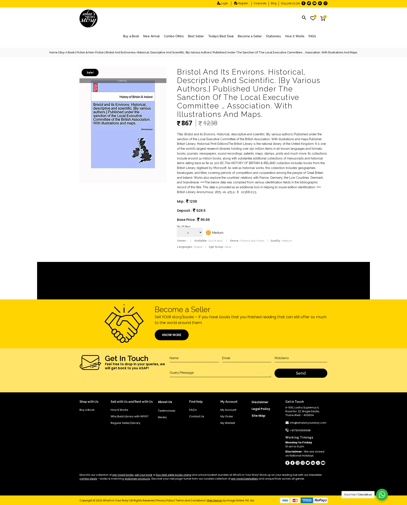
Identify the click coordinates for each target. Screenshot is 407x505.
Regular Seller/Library (125, 423)
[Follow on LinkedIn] (320, 3)
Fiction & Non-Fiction (90, 52)
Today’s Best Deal (221, 36)
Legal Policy (261, 409)
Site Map (258, 416)
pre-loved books (123, 475)
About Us (165, 402)
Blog (273, 3)
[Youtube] (323, 463)
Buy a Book (131, 36)
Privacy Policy (165, 500)
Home (53, 52)
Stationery (273, 36)
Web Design (214, 500)
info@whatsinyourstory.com (308, 423)
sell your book (143, 475)
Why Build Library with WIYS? (130, 416)
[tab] (203, 274)
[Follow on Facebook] (303, 3)
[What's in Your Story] (88, 19)
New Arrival (151, 36)
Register (243, 3)
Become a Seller (250, 36)
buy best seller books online (173, 475)
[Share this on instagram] (297, 463)
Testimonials (166, 411)
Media (162, 417)
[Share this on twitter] (308, 463)
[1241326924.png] (122, 124)
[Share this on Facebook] (287, 463)
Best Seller (196, 36)
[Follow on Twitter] (309, 3)
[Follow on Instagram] (325, 3)
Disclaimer (260, 402)
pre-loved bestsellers (244, 478)
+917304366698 (300, 430)
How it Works (294, 36)
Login (224, 3)
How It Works (119, 410)
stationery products (137, 478)
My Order (226, 416)
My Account (228, 410)
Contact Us (196, 416)
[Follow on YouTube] (314, 3)
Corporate (260, 3)
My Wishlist (227, 423)
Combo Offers (174, 36)
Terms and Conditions (190, 500)
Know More (171, 335)
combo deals (88, 478)
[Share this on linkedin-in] (313, 463)
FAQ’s (312, 36)
